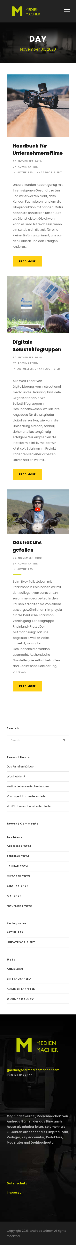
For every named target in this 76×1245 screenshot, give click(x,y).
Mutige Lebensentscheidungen (28, 786)
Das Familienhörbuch (21, 766)
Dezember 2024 (19, 846)
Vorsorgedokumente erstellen (27, 796)
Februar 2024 (18, 856)
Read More (27, 261)
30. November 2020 (27, 161)
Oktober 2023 (18, 876)
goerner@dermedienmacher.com (33, 1070)
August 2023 (17, 886)
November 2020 (19, 906)
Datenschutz (17, 1183)
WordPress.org (20, 999)
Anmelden (15, 969)
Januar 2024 (17, 866)
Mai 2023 (14, 896)
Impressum (16, 1192)
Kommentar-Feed (21, 989)
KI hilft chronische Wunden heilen (29, 806)
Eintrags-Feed (19, 979)
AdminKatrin (28, 167)
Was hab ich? (16, 776)
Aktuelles (25, 172)
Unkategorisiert (48, 172)
